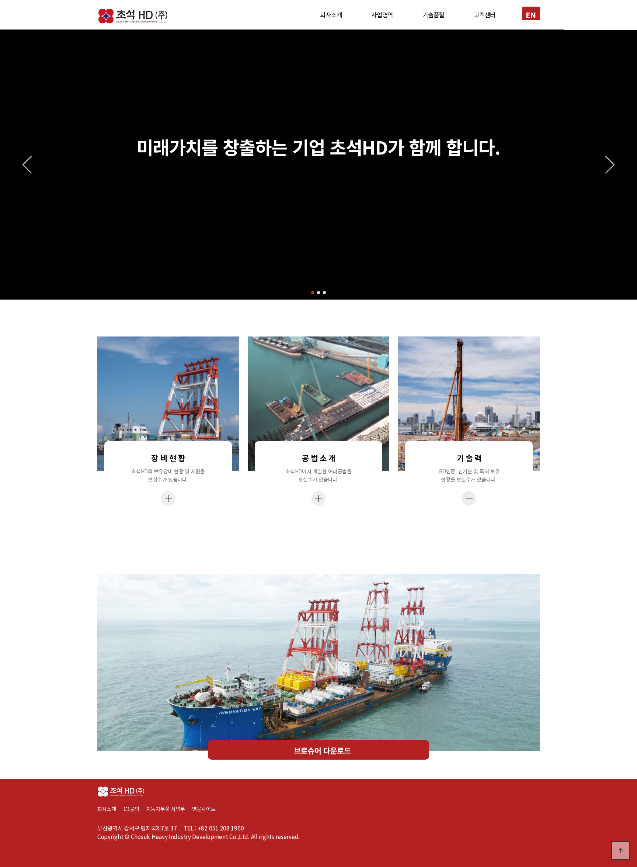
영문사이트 (204, 808)
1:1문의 (131, 808)
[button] (312, 292)
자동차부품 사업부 (169, 808)
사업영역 (382, 14)
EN (531, 14)
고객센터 (484, 14)
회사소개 (331, 14)
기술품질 (433, 14)
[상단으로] (620, 850)
